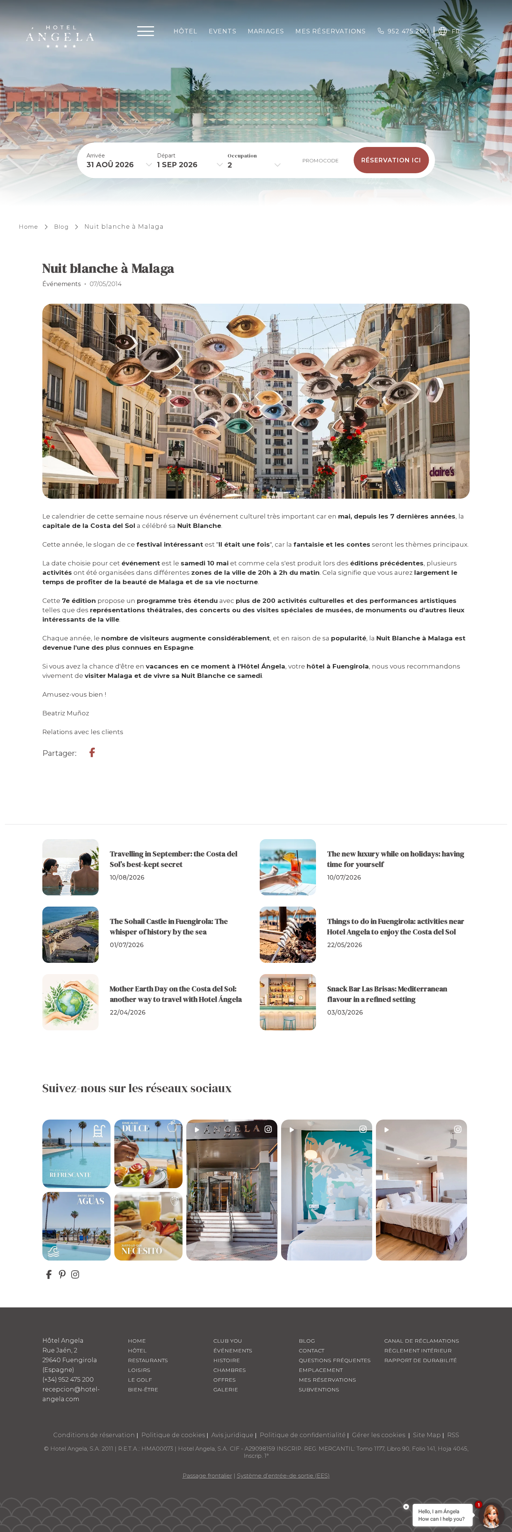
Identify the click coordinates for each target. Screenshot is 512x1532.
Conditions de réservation (94, 1435)
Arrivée (96, 155)
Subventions (319, 1389)
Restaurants (148, 1360)
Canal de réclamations (421, 1340)
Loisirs (139, 1370)
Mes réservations (327, 1379)
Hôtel (186, 31)
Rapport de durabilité (420, 1360)
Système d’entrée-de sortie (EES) (283, 1475)
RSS (453, 1435)
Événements (232, 1350)
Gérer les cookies (379, 1435)
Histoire (226, 1360)
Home (28, 226)
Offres (224, 1379)
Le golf (140, 1379)
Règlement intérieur (418, 1350)
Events (223, 31)
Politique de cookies (173, 1435)
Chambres (229, 1370)
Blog (61, 226)
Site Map (427, 1435)
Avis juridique (232, 1435)
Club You (227, 1340)
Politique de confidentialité (303, 1435)
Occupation (242, 155)
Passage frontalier (207, 1475)
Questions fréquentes (335, 1360)
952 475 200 (408, 31)
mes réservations (330, 31)
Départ (166, 155)
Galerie (225, 1389)
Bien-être (143, 1389)
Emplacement (321, 1370)
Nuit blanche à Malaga (124, 226)
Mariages (266, 31)
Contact (311, 1350)
